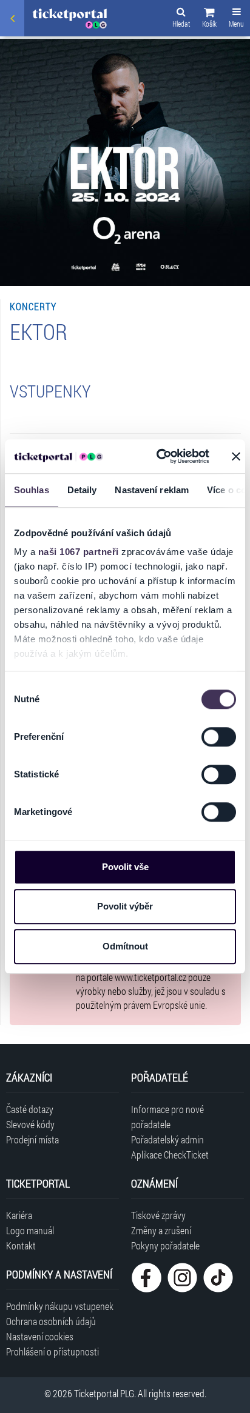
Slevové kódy (30, 1124)
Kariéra (19, 1215)
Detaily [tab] (82, 490)
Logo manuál (30, 1230)
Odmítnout (125, 946)
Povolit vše (125, 867)
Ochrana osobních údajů (51, 1321)
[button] (209, 19)
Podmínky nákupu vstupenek (59, 1306)
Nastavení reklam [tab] (152, 490)
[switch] (218, 736)
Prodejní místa (32, 1139)
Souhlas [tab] (31, 490)
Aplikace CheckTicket (170, 1154)
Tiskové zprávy (158, 1215)
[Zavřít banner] (236, 456)
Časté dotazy (29, 1109)
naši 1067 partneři (78, 552)
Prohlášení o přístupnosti (52, 1351)
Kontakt (21, 1245)
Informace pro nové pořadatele (167, 1117)
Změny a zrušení (161, 1230)
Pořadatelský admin (167, 1139)
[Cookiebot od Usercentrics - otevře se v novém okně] (158, 456)
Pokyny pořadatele (165, 1245)
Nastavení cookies (39, 1336)
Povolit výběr (125, 906)
